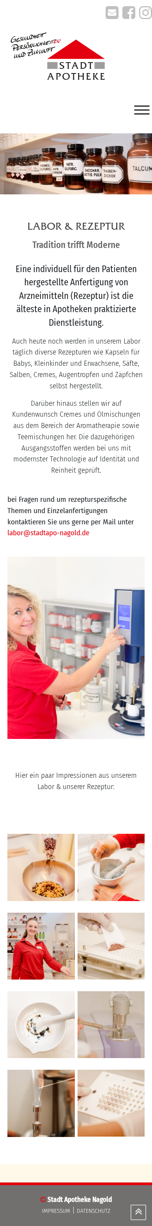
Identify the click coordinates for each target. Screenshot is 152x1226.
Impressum (56, 1210)
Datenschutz (93, 1210)
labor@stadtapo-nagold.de (48, 532)
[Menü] (142, 110)
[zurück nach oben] (138, 1212)
